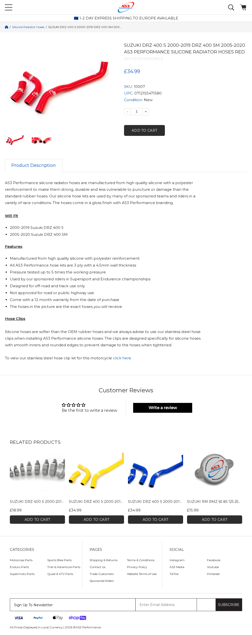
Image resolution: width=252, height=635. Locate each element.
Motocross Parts (21, 560)
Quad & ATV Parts (60, 574)
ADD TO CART (37, 519)
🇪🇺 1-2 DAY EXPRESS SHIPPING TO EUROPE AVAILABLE (126, 18)
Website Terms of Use (142, 574)
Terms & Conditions (140, 560)
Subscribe (228, 605)
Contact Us (97, 567)
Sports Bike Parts (59, 560)
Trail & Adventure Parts (63, 567)
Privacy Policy (137, 567)
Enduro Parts (19, 567)
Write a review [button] (163, 407)
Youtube (213, 567)
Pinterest (213, 574)
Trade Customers (102, 574)
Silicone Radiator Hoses (28, 27)
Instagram (177, 560)
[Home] (6, 27)
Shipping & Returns (103, 560)
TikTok (174, 574)
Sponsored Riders (102, 581)
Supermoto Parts (22, 574)
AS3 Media (177, 567)
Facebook (213, 560)
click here (122, 358)
